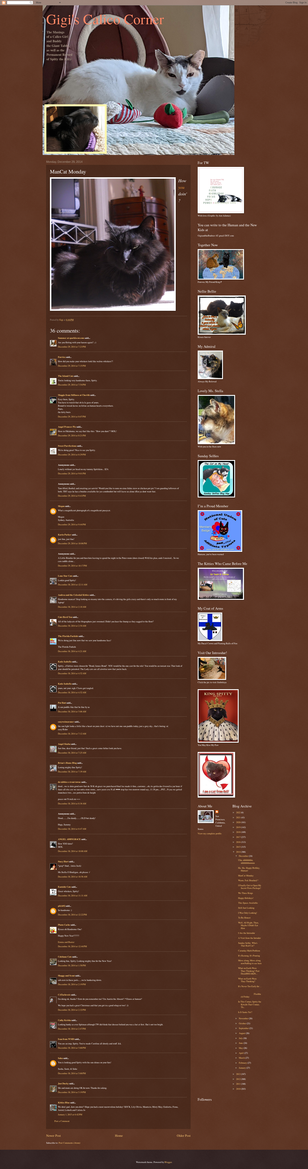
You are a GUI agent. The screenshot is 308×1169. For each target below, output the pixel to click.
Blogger (168, 1162)
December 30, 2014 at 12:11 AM (72, 584)
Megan (61, 506)
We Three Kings (245, 893)
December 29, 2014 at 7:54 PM (72, 384)
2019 (238, 827)
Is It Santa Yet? (245, 1012)
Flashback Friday (249, 995)
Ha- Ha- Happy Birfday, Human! (249, 869)
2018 (238, 832)
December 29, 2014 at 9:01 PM (72, 473)
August (242, 1033)
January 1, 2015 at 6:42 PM (70, 1114)
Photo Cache (64, 924)
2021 (238, 817)
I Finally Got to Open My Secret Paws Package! (249, 887)
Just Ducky (63, 1083)
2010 (238, 1088)
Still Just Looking (246, 907)
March (242, 1057)
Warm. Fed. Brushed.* (248, 880)
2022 (238, 812)
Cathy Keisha (64, 1020)
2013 (238, 1074)
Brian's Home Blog (67, 762)
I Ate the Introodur (246, 933)
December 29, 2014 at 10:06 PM (72, 543)
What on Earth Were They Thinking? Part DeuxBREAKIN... (249, 970)
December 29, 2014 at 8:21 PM (72, 435)
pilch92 (61, 905)
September (244, 1028)
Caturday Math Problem (249, 950)
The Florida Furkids (68, 636)
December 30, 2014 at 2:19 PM (72, 984)
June (241, 1043)
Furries (61, 357)
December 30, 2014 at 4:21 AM (72, 651)
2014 (238, 851)
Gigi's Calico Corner (105, 18)
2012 (238, 1079)
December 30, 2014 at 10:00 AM (72, 851)
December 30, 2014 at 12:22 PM (72, 914)
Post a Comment (62, 1121)
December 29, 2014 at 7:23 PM (72, 346)
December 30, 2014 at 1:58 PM (72, 965)
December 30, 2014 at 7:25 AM (72, 752)
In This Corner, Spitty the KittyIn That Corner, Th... (249, 1004)
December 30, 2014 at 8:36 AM (72, 803)
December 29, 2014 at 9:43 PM (72, 495)
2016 (238, 842)
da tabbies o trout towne (69, 781)
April (241, 1053)
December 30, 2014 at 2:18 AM (72, 606)
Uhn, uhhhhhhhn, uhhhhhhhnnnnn (246, 861)
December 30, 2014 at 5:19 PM (72, 1092)
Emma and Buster (66, 942)
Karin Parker (64, 534)
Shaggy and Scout (66, 975)
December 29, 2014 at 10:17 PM (72, 565)
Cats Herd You (65, 617)
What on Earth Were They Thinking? (247, 980)
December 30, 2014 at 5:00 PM (72, 1047)
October (243, 1023)
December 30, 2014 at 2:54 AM (72, 625)
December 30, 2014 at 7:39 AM (72, 771)
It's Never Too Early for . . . (249, 988)
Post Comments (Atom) (69, 1142)
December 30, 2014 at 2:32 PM (72, 1009)
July (241, 1038)
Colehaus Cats (65, 956)
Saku (60, 1058)
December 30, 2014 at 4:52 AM (72, 673)
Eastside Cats (64, 886)
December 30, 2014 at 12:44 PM (72, 946)
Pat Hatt (62, 702)
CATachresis (64, 994)
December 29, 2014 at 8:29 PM (72, 454)
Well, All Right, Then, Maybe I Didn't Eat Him (248, 925)
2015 (238, 846)
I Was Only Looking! (247, 912)
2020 (238, 822)
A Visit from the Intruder (249, 938)
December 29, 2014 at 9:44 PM (72, 524)
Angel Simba (64, 744)
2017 (238, 837)
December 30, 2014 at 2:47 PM (72, 1028)
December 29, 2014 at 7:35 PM (72, 365)
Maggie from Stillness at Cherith (74, 395)
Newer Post (53, 1135)
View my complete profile (210, 833)
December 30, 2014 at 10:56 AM (72, 876)
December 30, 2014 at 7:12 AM (72, 733)
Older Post (184, 1135)
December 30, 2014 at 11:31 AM (72, 895)
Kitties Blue (64, 1102)
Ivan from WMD (66, 1039)
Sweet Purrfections (67, 445)
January (242, 1067)
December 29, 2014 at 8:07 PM (72, 416)
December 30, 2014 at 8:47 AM (72, 828)
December (244, 855)
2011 (238, 1083)
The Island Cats (65, 375)
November (244, 1018)
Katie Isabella (64, 661)
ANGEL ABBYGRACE (69, 839)
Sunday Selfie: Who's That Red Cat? (247, 944)
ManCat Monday (245, 875)
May (241, 1048)
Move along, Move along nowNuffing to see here (250, 962)
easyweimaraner (66, 721)
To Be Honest (244, 917)
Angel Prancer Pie (67, 426)
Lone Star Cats (65, 575)
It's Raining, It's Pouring (249, 955)
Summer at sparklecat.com (71, 338)
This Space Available (248, 902)
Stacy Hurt (63, 861)
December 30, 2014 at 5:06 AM (72, 711)
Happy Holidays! (245, 898)
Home (119, 1135)
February (243, 1062)
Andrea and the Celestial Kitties (73, 594)
